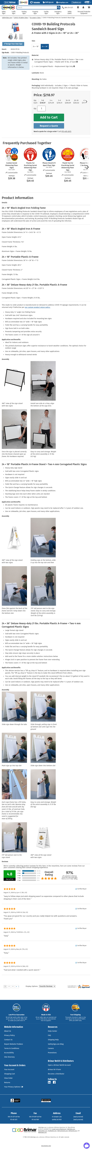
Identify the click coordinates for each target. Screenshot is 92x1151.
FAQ (49, 1035)
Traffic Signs (14, 12)
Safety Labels (69, 12)
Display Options (32, 986)
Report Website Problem (13, 1044)
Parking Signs (24, 12)
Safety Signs (4, 12)
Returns (7, 1083)
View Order (8, 1078)
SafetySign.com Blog (55, 1044)
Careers (51, 1048)
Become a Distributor (56, 1074)
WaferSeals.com (42, 1132)
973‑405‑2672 (66, 131)
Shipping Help (53, 1040)
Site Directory (9, 1057)
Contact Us (8, 1040)
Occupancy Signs (35, 18)
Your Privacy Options (12, 1087)
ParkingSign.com (42, 1131)
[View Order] (78, 7)
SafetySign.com (7, 18)
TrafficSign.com (71, 1129)
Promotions (52, 1053)
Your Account (9, 1070)
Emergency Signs (58, 12)
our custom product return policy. (37, 307)
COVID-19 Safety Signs (21, 18)
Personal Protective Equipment (84, 12)
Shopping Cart (9, 1074)
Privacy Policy (9, 1035)
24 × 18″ (36, 46)
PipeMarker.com (52, 1131)
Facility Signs (46, 12)
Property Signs (35, 12)
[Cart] (89, 7)
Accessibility (9, 1053)
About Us (7, 1031)
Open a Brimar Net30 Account (59, 1065)
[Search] (58, 7)
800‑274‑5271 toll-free (14, 1117)
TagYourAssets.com (62, 1131)
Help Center (52, 1031)
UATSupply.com (72, 1131)
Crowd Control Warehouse (59, 1129)
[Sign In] (83, 7)
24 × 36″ (45, 46)
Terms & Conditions (11, 1048)
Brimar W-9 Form (54, 1070)
